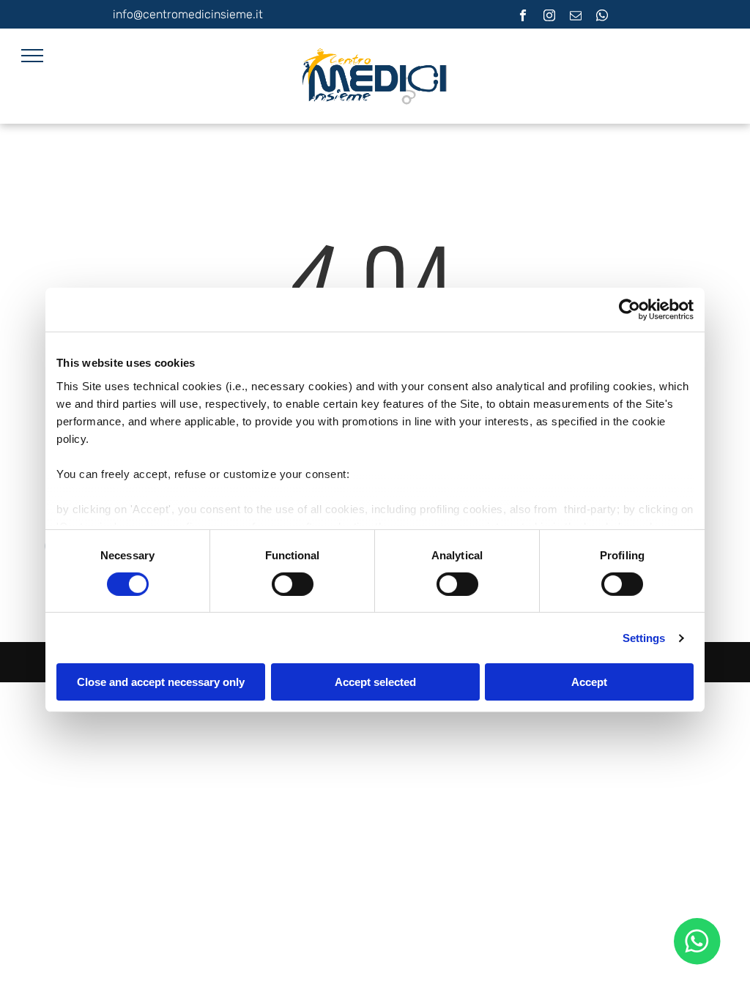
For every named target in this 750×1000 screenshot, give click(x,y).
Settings (644, 638)
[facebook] (523, 17)
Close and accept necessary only (161, 682)
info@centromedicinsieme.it (188, 14)
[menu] (32, 56)
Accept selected (375, 682)
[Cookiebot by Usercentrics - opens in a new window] (629, 310)
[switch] (292, 584)
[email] (576, 17)
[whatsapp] (602, 17)
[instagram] (549, 17)
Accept (589, 682)
